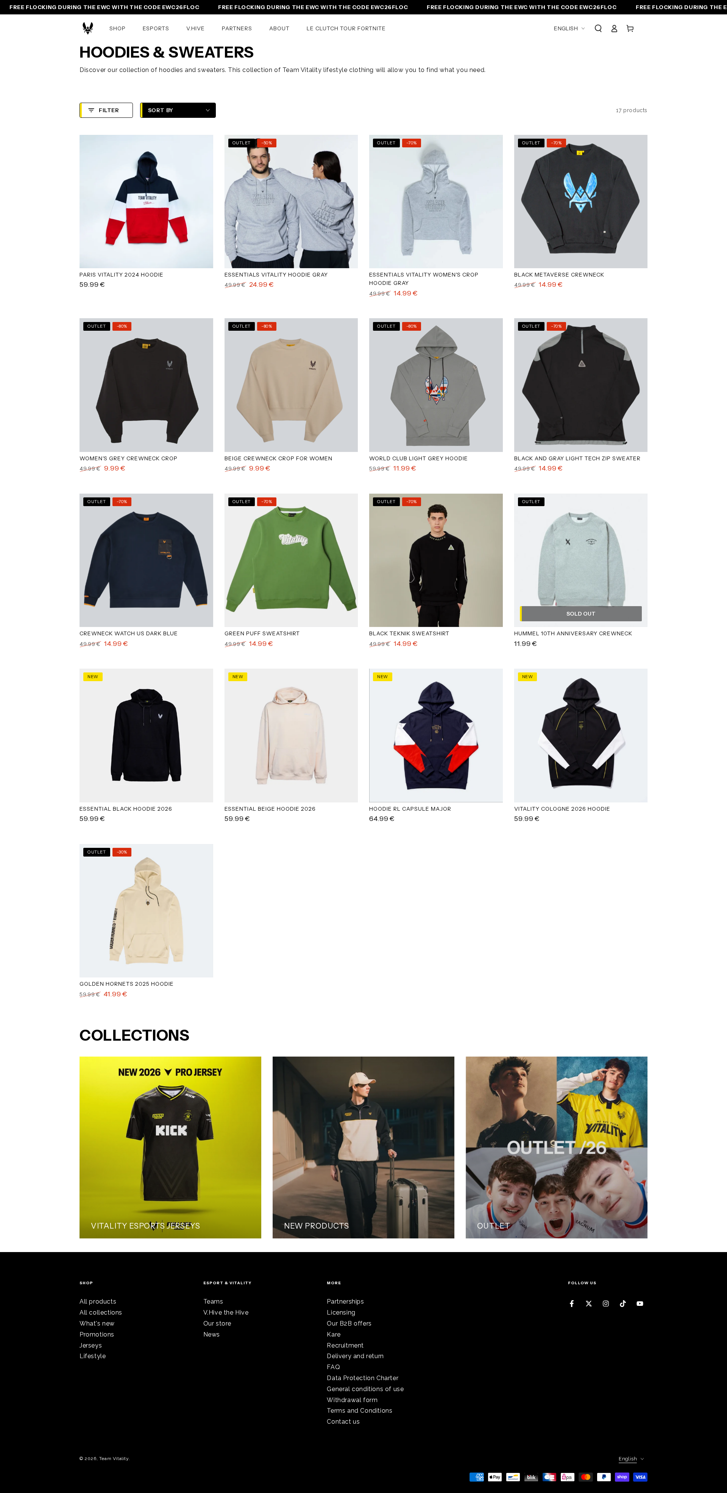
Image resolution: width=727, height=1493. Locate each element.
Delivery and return (355, 1356)
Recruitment (345, 1345)
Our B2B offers (349, 1323)
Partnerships (345, 1301)
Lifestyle (93, 1356)
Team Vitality (114, 1458)
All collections (101, 1312)
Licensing (341, 1312)
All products (98, 1301)
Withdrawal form (352, 1400)
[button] (598, 28)
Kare (333, 1334)
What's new (97, 1323)
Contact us (343, 1421)
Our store (217, 1323)
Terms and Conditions (359, 1410)
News (211, 1334)
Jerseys (91, 1345)
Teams (213, 1301)
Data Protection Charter (362, 1378)
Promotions (97, 1334)
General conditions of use (365, 1389)
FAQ (333, 1367)
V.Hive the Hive (226, 1312)
